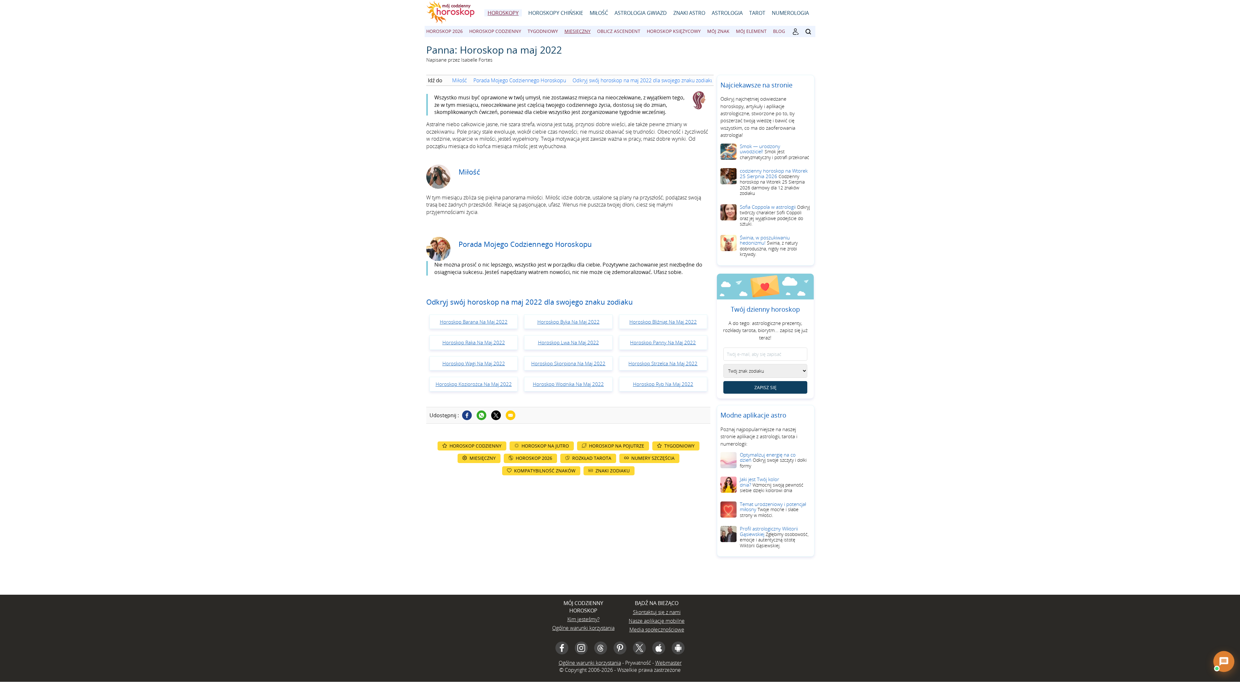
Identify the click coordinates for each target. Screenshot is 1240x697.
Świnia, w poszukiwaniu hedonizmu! (769, 246)
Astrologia (727, 12)
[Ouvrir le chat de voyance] (1224, 661)
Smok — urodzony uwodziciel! (774, 151)
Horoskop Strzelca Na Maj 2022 (663, 363)
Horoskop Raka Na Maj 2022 (473, 342)
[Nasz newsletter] (796, 31)
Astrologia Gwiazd (641, 12)
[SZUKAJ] (808, 31)
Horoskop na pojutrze (616, 446)
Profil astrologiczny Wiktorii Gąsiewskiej (774, 537)
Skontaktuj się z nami (657, 612)
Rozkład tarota (591, 458)
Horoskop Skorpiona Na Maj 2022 (568, 363)
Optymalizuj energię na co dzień (773, 460)
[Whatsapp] (481, 415)
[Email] (510, 415)
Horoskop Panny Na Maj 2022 (663, 342)
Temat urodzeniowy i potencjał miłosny (773, 509)
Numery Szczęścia (653, 458)
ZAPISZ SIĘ (765, 387)
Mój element (751, 31)
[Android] (678, 648)
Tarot (757, 12)
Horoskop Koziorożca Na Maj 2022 (474, 384)
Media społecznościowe (656, 629)
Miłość (599, 12)
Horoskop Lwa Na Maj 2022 (568, 342)
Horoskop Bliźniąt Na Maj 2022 (663, 321)
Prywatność (638, 662)
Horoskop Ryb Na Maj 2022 (663, 384)
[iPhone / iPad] (659, 648)
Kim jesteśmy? (583, 619)
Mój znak (718, 31)
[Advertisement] (568, 533)
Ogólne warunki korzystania (583, 627)
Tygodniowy (543, 31)
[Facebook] (467, 415)
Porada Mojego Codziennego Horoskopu (519, 80)
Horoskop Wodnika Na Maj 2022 (568, 384)
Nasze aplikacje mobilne (657, 620)
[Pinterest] (620, 648)
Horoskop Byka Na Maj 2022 (568, 321)
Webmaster (668, 662)
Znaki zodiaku (612, 471)
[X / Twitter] (639, 648)
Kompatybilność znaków (544, 471)
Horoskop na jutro (545, 446)
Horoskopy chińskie (555, 12)
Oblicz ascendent (618, 31)
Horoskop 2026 (444, 31)
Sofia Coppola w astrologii (775, 215)
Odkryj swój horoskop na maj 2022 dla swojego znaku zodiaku (643, 80)
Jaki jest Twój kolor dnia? (771, 484)
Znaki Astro (689, 12)
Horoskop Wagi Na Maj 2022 (473, 363)
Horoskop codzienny (495, 31)
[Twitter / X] (496, 415)
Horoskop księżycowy (674, 31)
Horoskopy (503, 12)
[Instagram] (581, 648)
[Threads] (600, 648)
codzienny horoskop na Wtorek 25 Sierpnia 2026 (774, 181)
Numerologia (790, 12)
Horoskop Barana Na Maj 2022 (474, 321)
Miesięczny (577, 31)
